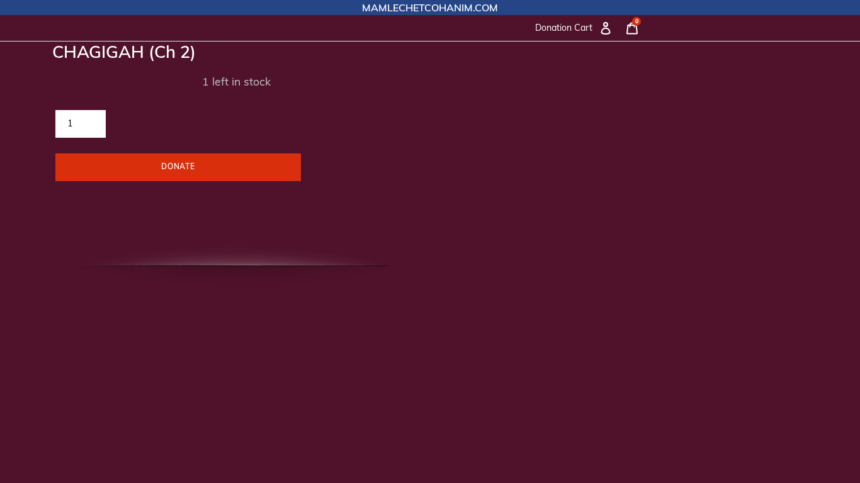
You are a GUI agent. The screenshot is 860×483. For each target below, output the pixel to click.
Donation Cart (563, 27)
